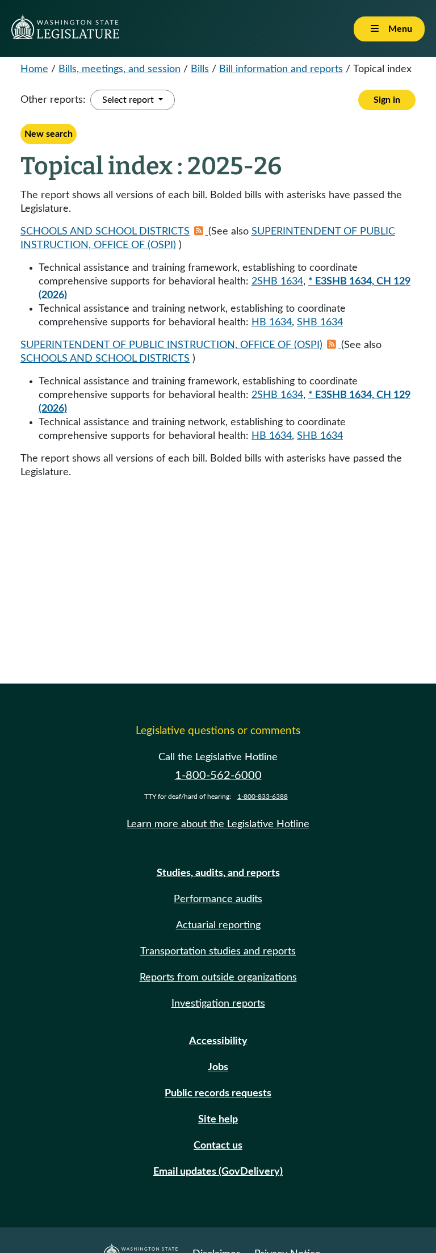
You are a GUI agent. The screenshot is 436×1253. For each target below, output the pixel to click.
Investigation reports (218, 1004)
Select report (129, 99)
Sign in (387, 99)
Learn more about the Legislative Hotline (218, 824)
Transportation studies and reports (218, 951)
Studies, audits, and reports (218, 873)
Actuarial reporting (218, 925)
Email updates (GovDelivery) (218, 1172)
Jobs (218, 1067)
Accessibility (218, 1041)
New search (48, 134)
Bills (200, 69)
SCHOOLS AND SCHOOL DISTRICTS (105, 232)
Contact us (218, 1146)
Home (34, 69)
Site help (218, 1119)
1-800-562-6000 (218, 775)
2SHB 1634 (277, 281)
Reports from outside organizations (218, 978)
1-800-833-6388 (262, 796)
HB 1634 (271, 322)
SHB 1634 (320, 322)
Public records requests (218, 1093)
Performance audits (218, 899)
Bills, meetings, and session (119, 69)
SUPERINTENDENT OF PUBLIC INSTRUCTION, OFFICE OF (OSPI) (171, 345)
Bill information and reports (281, 69)
